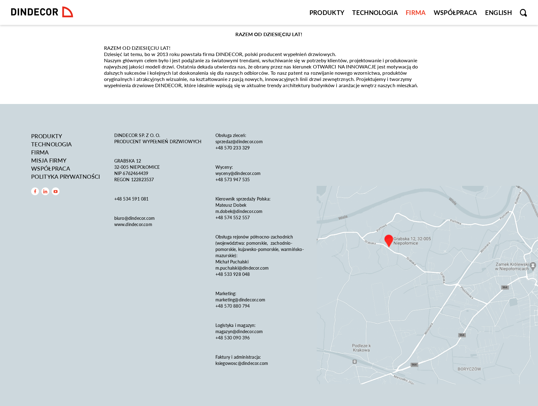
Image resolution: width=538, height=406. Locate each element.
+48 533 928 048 (232, 274)
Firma (416, 12)
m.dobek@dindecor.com (239, 211)
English (498, 12)
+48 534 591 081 (132, 199)
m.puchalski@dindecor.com (242, 268)
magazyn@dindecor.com (239, 331)
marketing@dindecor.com (240, 299)
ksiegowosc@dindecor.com (241, 363)
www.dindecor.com (133, 224)
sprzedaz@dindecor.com (239, 141)
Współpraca (455, 12)
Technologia (375, 12)
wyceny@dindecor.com (238, 173)
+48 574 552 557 (232, 217)
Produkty (327, 12)
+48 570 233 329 (233, 147)
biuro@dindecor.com (134, 218)
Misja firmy (48, 160)
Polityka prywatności (65, 176)
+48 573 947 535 (232, 179)
